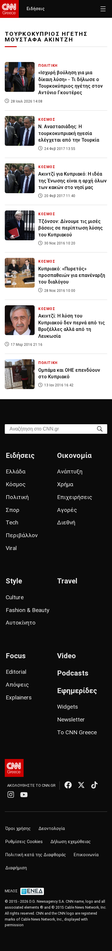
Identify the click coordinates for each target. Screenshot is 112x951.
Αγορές (67, 510)
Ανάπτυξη (69, 471)
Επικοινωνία (86, 854)
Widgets (67, 706)
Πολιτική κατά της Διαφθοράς (35, 854)
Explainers (19, 697)
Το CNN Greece (77, 732)
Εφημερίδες (77, 691)
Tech (12, 522)
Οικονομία (74, 455)
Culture (15, 597)
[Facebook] (68, 785)
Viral (11, 548)
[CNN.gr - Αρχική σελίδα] (14, 768)
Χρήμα (65, 484)
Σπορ (12, 510)
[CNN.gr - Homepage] (9, 9)
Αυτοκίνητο (21, 622)
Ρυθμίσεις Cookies (24, 841)
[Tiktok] (94, 785)
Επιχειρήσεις (74, 497)
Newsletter (71, 719)
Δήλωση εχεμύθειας (70, 841)
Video (66, 656)
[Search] (99, 428)
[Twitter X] (81, 785)
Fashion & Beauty (27, 610)
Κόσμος (16, 484)
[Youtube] (23, 794)
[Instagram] (10, 794)
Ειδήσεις (36, 8)
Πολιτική (17, 497)
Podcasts (72, 673)
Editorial (16, 671)
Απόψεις (17, 684)
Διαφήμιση (16, 868)
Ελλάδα (15, 471)
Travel (67, 581)
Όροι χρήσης (18, 828)
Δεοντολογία (52, 828)
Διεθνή (66, 522)
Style (14, 581)
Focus (16, 656)
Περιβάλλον (22, 535)
